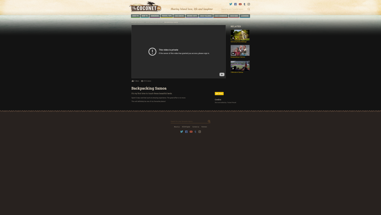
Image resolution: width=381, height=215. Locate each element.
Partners (204, 127)
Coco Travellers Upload (154, 22)
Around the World (137, 22)
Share (220, 93)
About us (177, 127)
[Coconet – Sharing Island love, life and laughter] (145, 7)
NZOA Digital (186, 127)
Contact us (195, 127)
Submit (248, 9)
